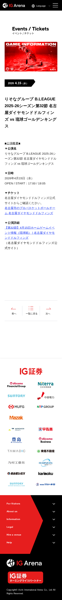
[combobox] (41, 6)
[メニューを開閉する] (55, 5)
